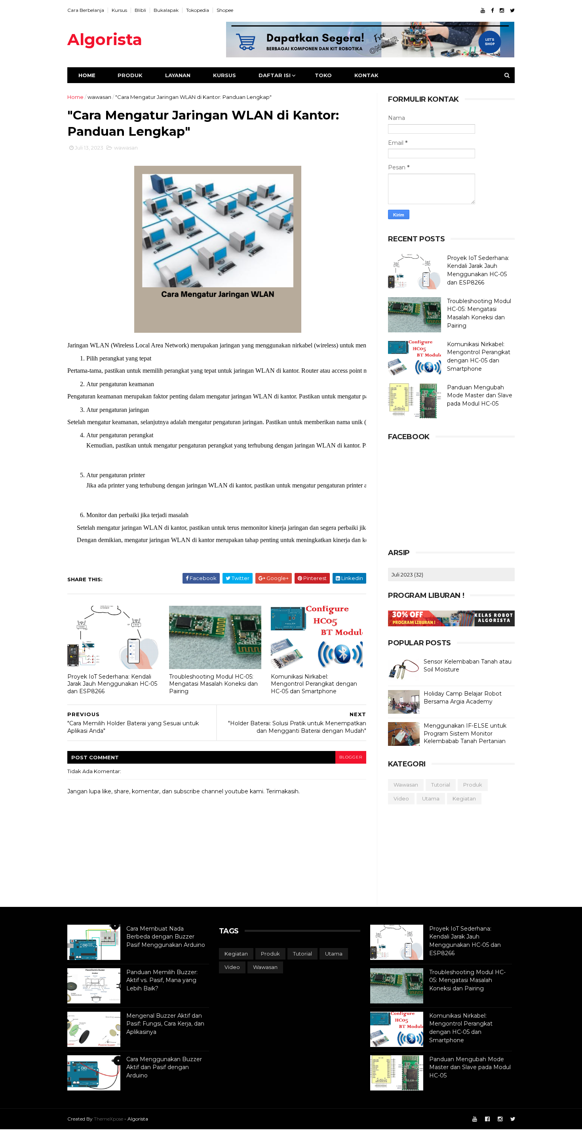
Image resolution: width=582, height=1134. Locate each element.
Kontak (366, 75)
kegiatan (464, 798)
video (401, 798)
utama (430, 798)
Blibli (140, 10)
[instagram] (502, 10)
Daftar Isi (275, 75)
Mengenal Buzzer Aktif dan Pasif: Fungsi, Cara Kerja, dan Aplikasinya (165, 1023)
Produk (130, 75)
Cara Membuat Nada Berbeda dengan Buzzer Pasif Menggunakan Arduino (165, 936)
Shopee (225, 10)
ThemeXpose (108, 1119)
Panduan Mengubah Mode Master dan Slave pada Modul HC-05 (479, 395)
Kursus (119, 10)
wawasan (99, 97)
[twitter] (512, 10)
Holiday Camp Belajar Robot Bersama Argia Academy (463, 697)
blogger (350, 757)
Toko (323, 75)
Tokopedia (197, 10)
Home (86, 75)
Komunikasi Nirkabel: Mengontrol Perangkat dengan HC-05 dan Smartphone (314, 684)
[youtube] (483, 10)
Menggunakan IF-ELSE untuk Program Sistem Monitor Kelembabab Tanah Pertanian (465, 733)
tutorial (440, 784)
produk (472, 784)
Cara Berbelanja (85, 10)
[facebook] (492, 10)
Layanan (177, 75)
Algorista (104, 39)
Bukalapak (166, 10)
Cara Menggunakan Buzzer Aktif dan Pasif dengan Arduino (164, 1067)
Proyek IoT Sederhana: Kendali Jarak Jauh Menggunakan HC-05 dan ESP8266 (112, 684)
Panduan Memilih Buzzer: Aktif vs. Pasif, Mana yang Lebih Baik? (162, 980)
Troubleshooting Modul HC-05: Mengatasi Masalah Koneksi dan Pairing (213, 684)
